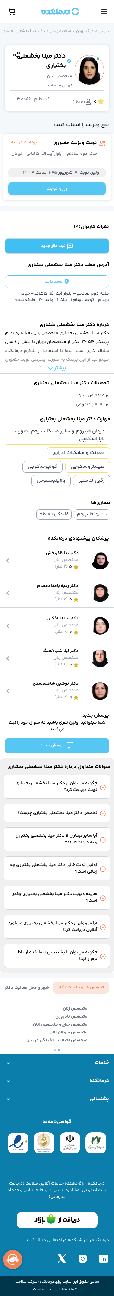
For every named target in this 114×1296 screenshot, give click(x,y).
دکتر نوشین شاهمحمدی (56, 684)
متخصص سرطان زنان (68, 1032)
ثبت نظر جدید (53, 246)
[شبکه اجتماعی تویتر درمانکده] (62, 1258)
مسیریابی (54, 281)
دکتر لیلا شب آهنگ (60, 651)
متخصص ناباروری (71, 1016)
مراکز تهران (85, 31)
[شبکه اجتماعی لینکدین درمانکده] (103, 1258)
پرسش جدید (52, 745)
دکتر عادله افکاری (62, 618)
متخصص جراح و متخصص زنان (60, 1024)
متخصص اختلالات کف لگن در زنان (57, 1040)
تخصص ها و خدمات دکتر (81, 987)
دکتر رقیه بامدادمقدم (58, 586)
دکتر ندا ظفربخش (62, 553)
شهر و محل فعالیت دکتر (27, 988)
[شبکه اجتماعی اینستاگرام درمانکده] (83, 1258)
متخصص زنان (60, 31)
